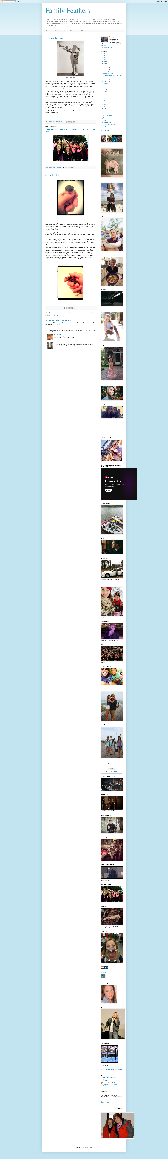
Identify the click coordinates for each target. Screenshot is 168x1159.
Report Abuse (105, 130)
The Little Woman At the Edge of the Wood (64, 343)
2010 (103, 104)
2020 (103, 55)
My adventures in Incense (107, 1079)
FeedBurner (115, 771)
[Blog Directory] (105, 1102)
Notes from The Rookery (108, 1077)
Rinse (103, 119)
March (105, 94)
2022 (103, 53)
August (105, 83)
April (104, 91)
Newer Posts (49, 312)
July (104, 85)
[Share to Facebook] (72, 122)
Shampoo (104, 120)
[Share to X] (71, 122)
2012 (103, 100)
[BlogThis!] (69, 122)
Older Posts (92, 312)
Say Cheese (57, 30)
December (106, 67)
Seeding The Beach (58, 334)
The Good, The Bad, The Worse (110, 1082)
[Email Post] (64, 121)
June (104, 87)
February (105, 96)
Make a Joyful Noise (54, 38)
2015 (103, 62)
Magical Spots (79, 30)
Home (70, 312)
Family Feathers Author (116, 37)
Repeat (103, 117)
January (105, 98)
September (106, 81)
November (106, 69)
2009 (103, 106)
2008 (103, 109)
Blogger (90, 1147)
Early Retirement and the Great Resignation (58, 320)
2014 (103, 64)
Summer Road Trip (106, 122)
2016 (103, 59)
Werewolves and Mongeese (108, 124)
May (104, 89)
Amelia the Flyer (52, 175)
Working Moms (105, 126)
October (105, 72)
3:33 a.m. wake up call (107, 115)
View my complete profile (107, 47)
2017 (103, 57)
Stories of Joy (48, 30)
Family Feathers (68, 10)
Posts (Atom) (55, 315)
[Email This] (67, 122)
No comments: (59, 121)
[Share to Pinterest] (74, 122)
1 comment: (58, 167)
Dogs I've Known (68, 30)
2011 (103, 102)
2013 (103, 66)
